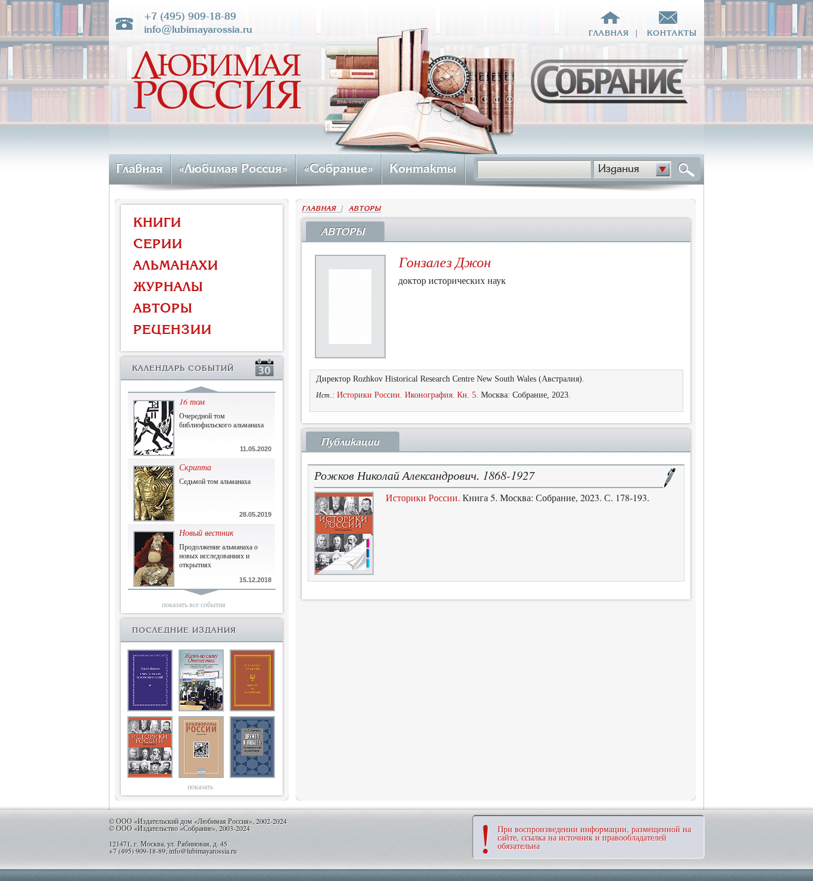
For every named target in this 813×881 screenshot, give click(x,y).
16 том (192, 401)
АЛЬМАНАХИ (175, 265)
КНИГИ (157, 222)
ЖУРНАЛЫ (168, 286)
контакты (672, 33)
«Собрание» (338, 168)
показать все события (194, 604)
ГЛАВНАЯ (321, 209)
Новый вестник (206, 532)
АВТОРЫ (163, 308)
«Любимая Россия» (233, 168)
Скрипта (195, 467)
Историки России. (423, 497)
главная (609, 33)
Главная (139, 168)
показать (200, 786)
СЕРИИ (158, 243)
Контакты (422, 168)
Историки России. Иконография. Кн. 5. (408, 394)
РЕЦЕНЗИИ (172, 329)
